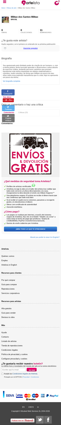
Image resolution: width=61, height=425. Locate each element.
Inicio (3, 8)
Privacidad (26, 377)
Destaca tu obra (7, 317)
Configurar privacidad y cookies (14, 359)
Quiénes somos (7, 256)
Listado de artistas (9, 341)
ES (23, 407)
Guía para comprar (9, 284)
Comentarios (9, 112)
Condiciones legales (9, 350)
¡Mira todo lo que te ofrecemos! (30, 229)
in (38, 407)
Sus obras (7, 97)
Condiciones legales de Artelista (24, 374)
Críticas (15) (23, 112)
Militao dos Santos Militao (24, 17)
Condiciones (35, 377)
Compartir (8, 93)
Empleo (4, 260)
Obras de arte (11, 8)
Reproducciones (8, 289)
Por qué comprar (8, 280)
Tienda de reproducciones (12, 346)
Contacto (5, 337)
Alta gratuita (6, 308)
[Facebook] (48, 420)
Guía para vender (8, 313)
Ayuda (4, 332)
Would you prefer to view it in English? (45, 237)
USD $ (30, 407)
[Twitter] (40, 420)
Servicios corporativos (10, 293)
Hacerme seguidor (30, 48)
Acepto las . (21, 374)
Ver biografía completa (11, 81)
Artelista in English (9, 265)
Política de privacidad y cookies (14, 354)
